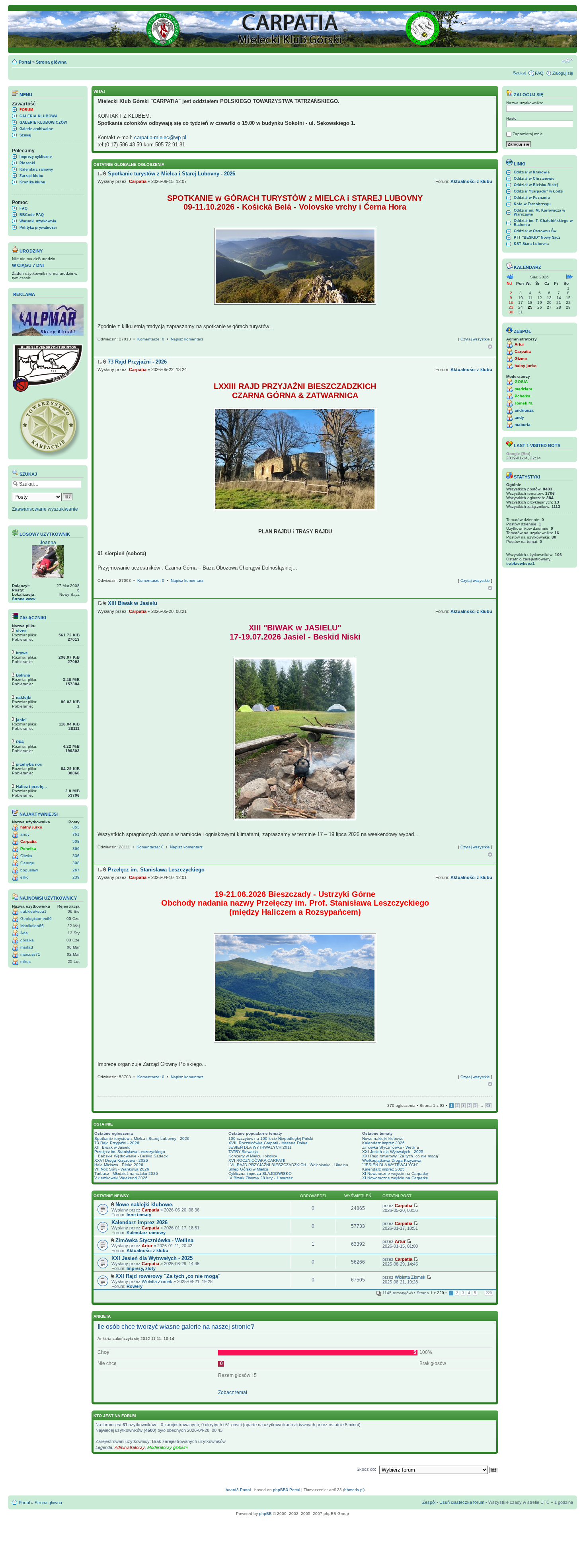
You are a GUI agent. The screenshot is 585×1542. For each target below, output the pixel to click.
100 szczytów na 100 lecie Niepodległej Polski (270, 1138)
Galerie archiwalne (36, 129)
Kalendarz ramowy (36, 169)
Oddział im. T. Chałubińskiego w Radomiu (543, 223)
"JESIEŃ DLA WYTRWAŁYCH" (390, 1165)
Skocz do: (366, 1469)
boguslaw (29, 870)
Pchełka (28, 848)
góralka (27, 940)
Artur (147, 1245)
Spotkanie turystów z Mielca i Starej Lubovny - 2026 (141, 1138)
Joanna (48, 542)
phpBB (265, 1513)
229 (489, 1293)
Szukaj (519, 72)
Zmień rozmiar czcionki (567, 60)
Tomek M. (524, 403)
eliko (24, 877)
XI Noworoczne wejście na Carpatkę (395, 1173)
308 (76, 863)
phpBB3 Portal (286, 1490)
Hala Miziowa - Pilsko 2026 (118, 1165)
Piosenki (27, 163)
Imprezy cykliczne (36, 157)
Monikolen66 (32, 926)
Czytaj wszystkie (475, 339)
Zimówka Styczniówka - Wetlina (390, 1147)
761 (76, 834)
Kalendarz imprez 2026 (383, 1143)
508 (76, 841)
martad (26, 947)
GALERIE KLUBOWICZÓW (43, 122)
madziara (523, 389)
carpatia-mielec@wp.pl (160, 137)
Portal (25, 62)
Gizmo (521, 358)
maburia (522, 424)
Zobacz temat (232, 1392)
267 (76, 870)
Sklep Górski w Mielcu (248, 1169)
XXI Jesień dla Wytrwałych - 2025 (392, 1151)
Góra (490, 346)
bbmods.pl (353, 1490)
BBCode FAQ (32, 215)
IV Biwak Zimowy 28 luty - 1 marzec (260, 1178)
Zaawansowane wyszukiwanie (45, 509)
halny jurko (31, 827)
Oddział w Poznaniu (532, 198)
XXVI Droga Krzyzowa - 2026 (121, 1160)
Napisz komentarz (187, 339)
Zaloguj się (562, 73)
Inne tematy (139, 1214)
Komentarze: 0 (150, 339)
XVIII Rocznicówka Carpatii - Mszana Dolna (268, 1143)
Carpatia (28, 841)
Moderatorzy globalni (167, 1447)
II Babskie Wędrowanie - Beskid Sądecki (131, 1156)
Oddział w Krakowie (532, 172)
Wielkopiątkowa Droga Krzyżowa (391, 1160)
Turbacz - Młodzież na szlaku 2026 (126, 1173)
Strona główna (51, 62)
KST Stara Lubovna (531, 244)
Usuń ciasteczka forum (461, 1502)
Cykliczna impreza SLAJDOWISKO (260, 1173)
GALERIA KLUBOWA (39, 116)
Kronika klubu (32, 182)
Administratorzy (130, 1447)
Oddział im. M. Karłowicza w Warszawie (539, 212)
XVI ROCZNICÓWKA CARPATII (256, 1160)
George (27, 863)
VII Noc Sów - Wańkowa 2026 (121, 1169)
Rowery (134, 1286)
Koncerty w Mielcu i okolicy (252, 1156)
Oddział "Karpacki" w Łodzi (539, 191)
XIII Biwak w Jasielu (112, 1147)
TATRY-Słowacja (243, 1151)
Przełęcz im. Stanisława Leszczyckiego (129, 1151)
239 (76, 877)
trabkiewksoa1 (33, 911)
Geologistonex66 (36, 918)
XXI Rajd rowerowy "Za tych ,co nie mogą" (401, 1156)
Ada (24, 933)
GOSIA (521, 381)
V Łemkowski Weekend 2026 (121, 1178)
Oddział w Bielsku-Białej (536, 185)
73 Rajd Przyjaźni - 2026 (116, 1143)
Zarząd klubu (31, 176)
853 (76, 827)
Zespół (428, 1502)
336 (76, 856)
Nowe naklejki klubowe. (383, 1138)
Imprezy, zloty (141, 1268)
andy (24, 834)
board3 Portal (238, 1490)
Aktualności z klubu (471, 181)
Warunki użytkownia (38, 221)
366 (76, 848)
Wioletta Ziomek (157, 1281)
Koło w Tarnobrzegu (532, 204)
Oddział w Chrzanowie (534, 179)
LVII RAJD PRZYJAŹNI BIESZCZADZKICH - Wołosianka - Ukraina (288, 1165)
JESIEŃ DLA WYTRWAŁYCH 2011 (260, 1147)
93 (488, 1106)
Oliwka (26, 856)
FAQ (539, 73)
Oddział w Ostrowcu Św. (536, 231)
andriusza (524, 410)
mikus (25, 961)
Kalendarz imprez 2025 (383, 1169)
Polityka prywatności (38, 227)
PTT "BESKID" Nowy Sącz (537, 237)
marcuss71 (30, 954)
